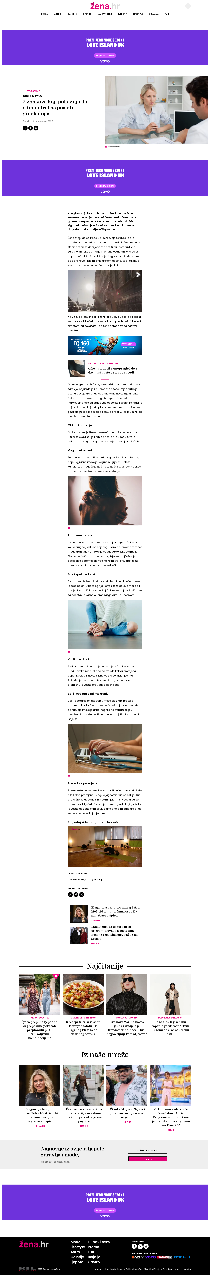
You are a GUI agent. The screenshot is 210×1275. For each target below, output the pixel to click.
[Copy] (25, 130)
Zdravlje (33, 91)
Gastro (87, 14)
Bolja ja (154, 14)
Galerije (72, 14)
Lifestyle (138, 14)
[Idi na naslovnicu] (105, 9)
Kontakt (99, 1269)
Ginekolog (97, 879)
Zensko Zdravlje (78, 879)
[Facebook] (30, 130)
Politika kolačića (134, 1269)
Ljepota (122, 14)
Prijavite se (147, 1158)
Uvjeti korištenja (152, 1269)
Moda (44, 14)
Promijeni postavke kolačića (177, 1269)
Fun (167, 14)
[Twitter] (35, 130)
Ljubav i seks (105, 14)
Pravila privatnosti (114, 1269)
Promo (93, 1247)
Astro (57, 14)
